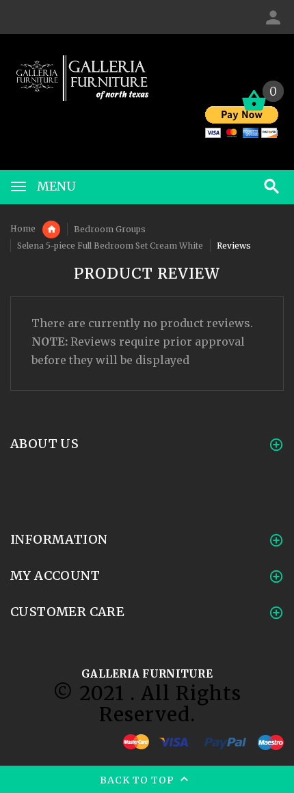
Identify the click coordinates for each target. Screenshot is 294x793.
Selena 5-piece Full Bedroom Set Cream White (110, 245)
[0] (254, 109)
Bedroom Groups (110, 229)
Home (23, 228)
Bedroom (51, 229)
